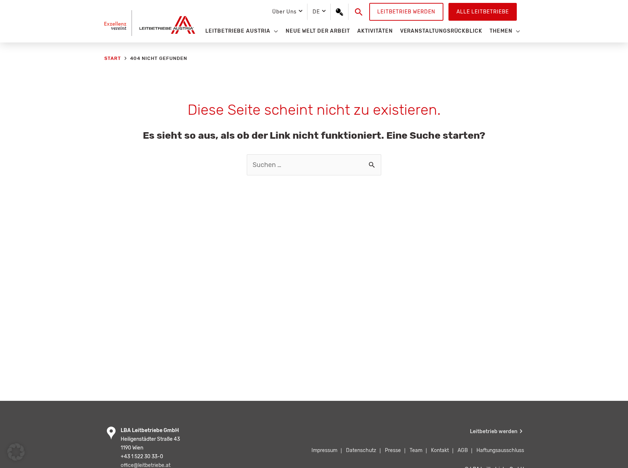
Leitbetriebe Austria (237, 31)
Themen (501, 31)
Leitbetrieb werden (406, 12)
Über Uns (284, 12)
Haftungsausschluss (500, 450)
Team (416, 450)
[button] (359, 12)
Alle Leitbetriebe (482, 12)
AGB (463, 450)
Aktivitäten (374, 31)
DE (316, 12)
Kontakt (440, 450)
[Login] (339, 12)
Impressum (324, 450)
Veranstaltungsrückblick (441, 31)
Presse (393, 450)
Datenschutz (361, 450)
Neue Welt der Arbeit (318, 31)
